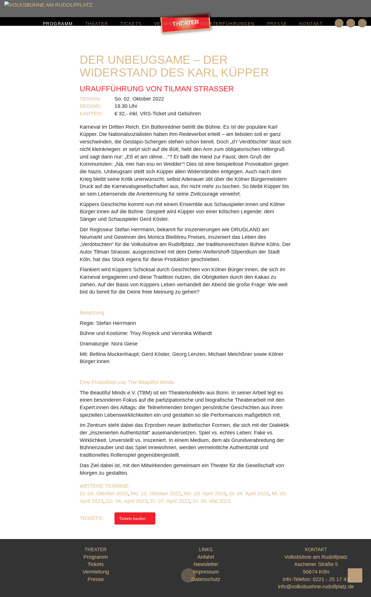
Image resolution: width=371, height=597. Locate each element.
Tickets (131, 23)
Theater (96, 23)
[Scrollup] (355, 575)
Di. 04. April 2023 (249, 493)
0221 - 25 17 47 (331, 579)
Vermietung (171, 23)
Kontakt (311, 23)
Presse (277, 23)
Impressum (206, 572)
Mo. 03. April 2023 (205, 493)
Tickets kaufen (133, 518)
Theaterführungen (227, 23)
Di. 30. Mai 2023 (212, 501)
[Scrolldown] (188, 575)
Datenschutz (205, 579)
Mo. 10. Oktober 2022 (156, 493)
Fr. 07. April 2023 (170, 501)
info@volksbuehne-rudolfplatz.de (316, 586)
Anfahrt (205, 557)
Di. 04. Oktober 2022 (104, 493)
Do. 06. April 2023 (127, 501)
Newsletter (206, 564)
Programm (58, 23)
